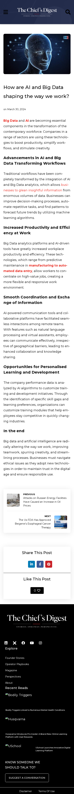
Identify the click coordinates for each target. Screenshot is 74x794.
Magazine (11, 670)
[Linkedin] (6, 643)
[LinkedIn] (31, 564)
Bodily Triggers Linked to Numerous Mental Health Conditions (35, 710)
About (9, 682)
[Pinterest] (48, 564)
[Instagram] (40, 643)
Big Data (10, 121)
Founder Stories (14, 658)
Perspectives (13, 676)
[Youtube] (31, 643)
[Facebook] (40, 564)
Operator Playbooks (17, 664)
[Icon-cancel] (14, 643)
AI (27, 121)
